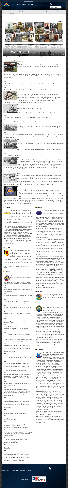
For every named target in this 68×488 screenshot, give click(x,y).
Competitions (23, 11)
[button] (29, 1)
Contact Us (12, 13)
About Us (16, 11)
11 (63, 54)
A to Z (60, 11)
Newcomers (54, 11)
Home (11, 11)
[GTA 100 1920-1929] (34, 38)
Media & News (39, 11)
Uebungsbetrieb (46, 11)
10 (61, 54)
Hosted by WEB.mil (25, 479)
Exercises (31, 11)
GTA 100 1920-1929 (20, 52)
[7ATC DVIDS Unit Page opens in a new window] (51, 4)
